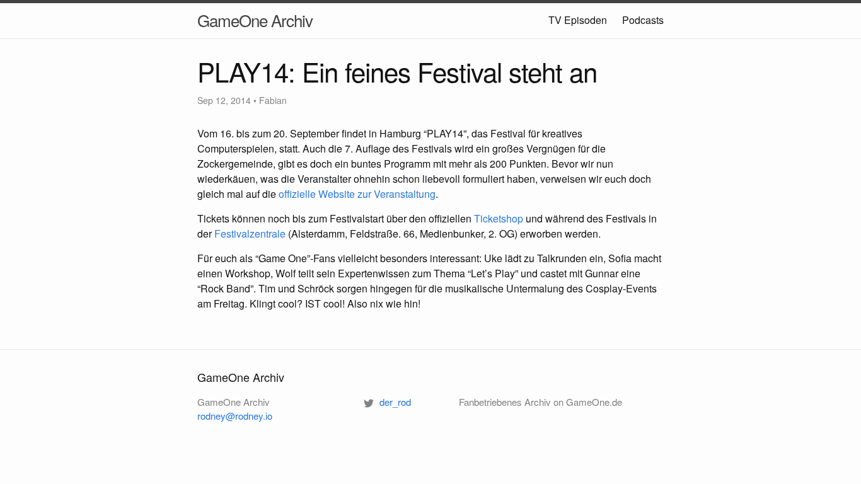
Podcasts (643, 20)
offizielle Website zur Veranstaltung (357, 194)
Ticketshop (498, 218)
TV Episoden (577, 20)
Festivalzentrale (250, 233)
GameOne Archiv (255, 20)
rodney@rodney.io (234, 415)
